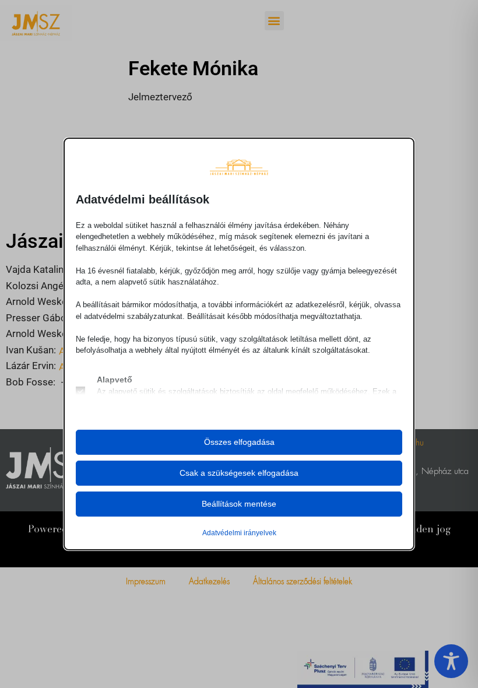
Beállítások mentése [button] (239, 503)
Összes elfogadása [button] (239, 442)
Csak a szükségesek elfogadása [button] (239, 473)
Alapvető (114, 379)
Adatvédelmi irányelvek (239, 533)
